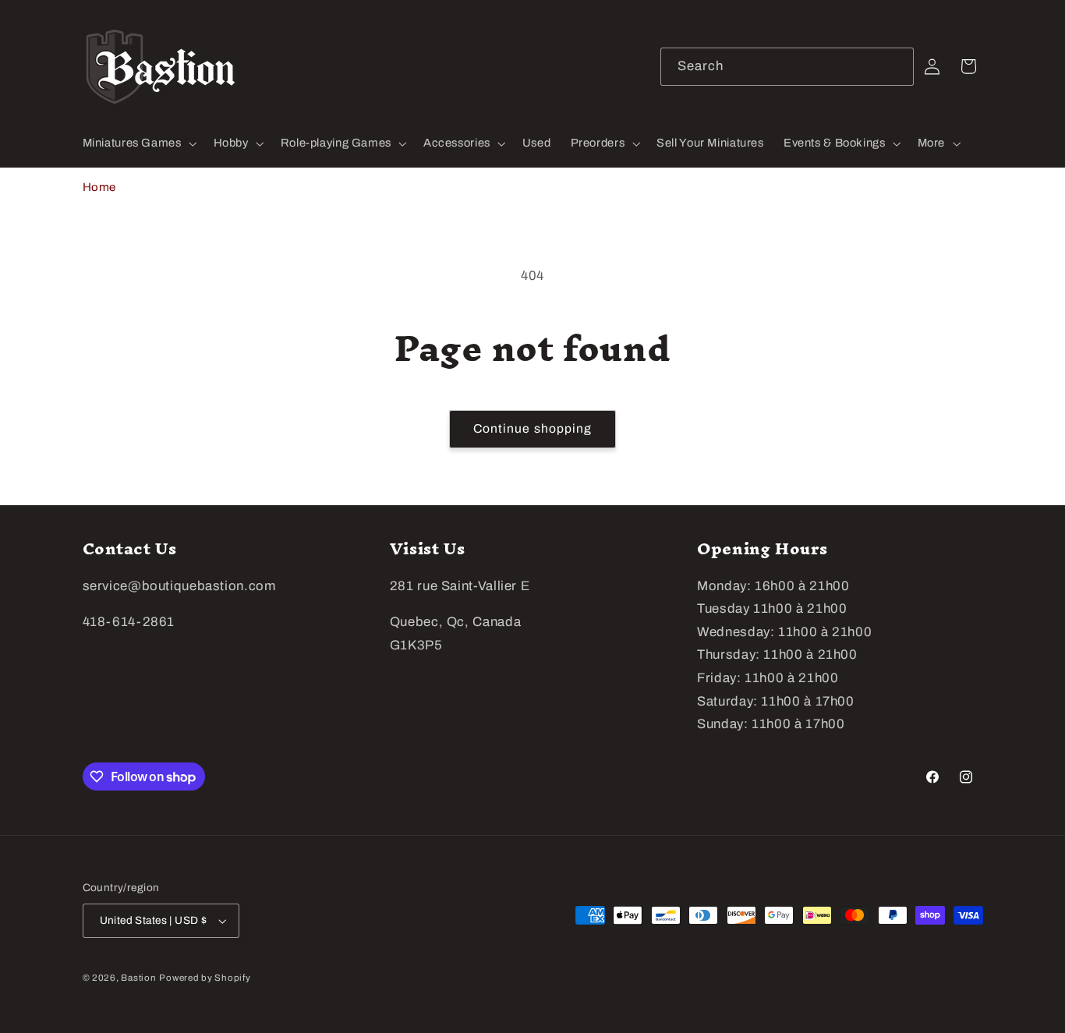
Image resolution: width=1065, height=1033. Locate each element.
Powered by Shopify (204, 977)
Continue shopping (532, 428)
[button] (138, 143)
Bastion (138, 977)
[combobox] (787, 66)
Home (100, 187)
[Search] (895, 66)
